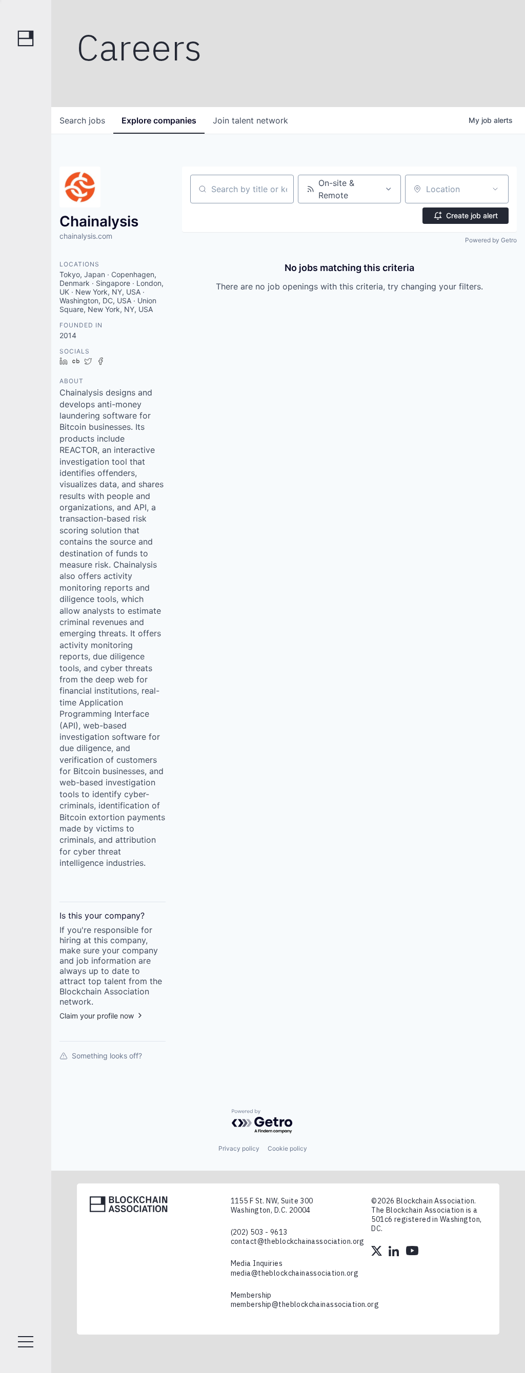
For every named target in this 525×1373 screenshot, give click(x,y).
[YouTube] (412, 1252)
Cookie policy (287, 1148)
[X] (377, 1252)
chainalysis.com (85, 236)
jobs (82, 120)
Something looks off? (107, 1055)
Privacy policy (238, 1148)
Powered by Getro (491, 240)
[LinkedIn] (395, 1252)
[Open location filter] (495, 189)
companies (159, 120)
